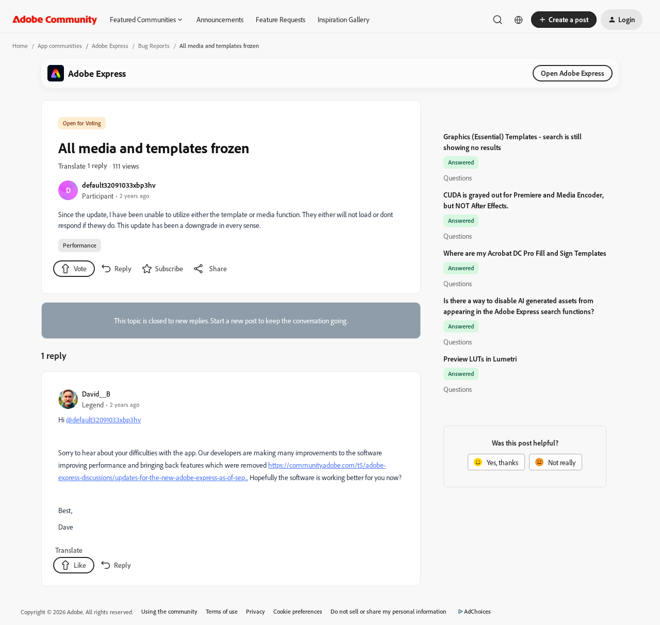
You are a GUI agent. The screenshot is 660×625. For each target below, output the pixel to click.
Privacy (255, 611)
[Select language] (518, 19)
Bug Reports (154, 46)
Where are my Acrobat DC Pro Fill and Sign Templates (524, 253)
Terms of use (222, 611)
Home (20, 46)
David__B (96, 393)
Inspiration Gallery (343, 19)
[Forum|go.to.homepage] (54, 19)
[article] (230, 480)
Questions (457, 177)
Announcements (219, 19)
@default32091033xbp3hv (103, 419)
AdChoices (477, 611)
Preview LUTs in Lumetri (480, 358)
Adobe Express (110, 46)
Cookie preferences (297, 611)
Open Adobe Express (572, 73)
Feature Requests (280, 19)
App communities (60, 46)
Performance (79, 245)
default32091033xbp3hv (119, 184)
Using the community (169, 611)
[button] (564, 19)
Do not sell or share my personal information (389, 611)
